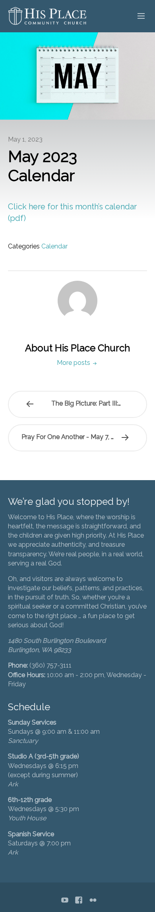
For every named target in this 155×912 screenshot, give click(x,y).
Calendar (54, 246)
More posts (74, 362)
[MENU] (137, 16)
